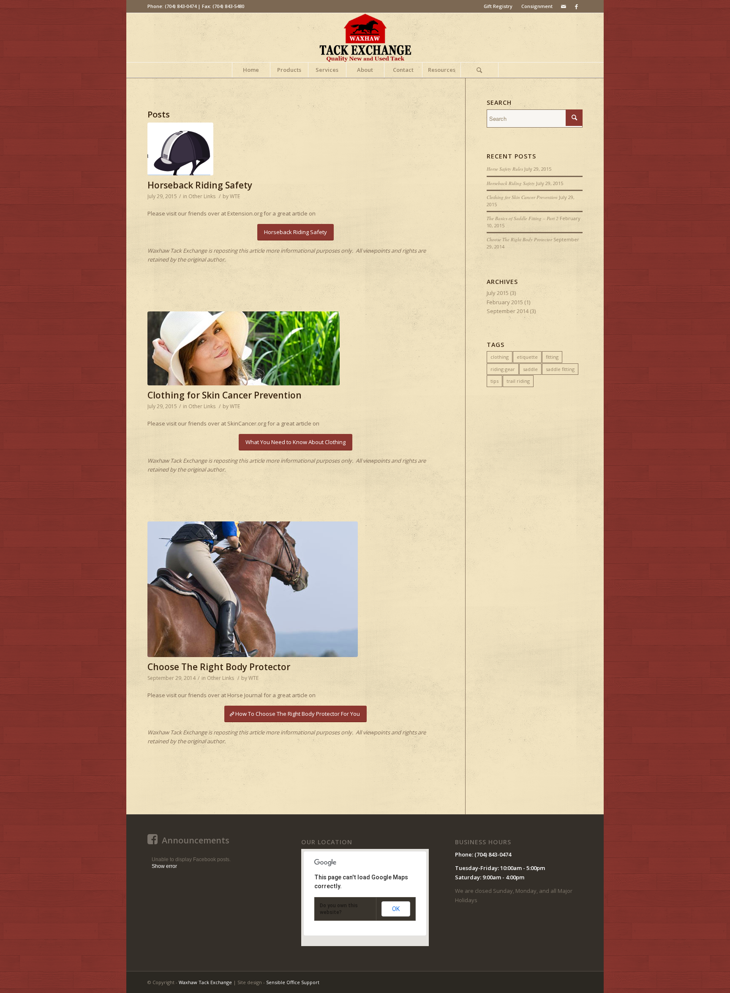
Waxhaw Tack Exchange (205, 982)
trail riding (518, 381)
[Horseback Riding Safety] (295, 149)
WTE (235, 196)
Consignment (537, 6)
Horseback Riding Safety (199, 185)
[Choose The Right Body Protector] (295, 589)
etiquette (527, 357)
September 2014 (507, 311)
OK (396, 909)
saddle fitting (560, 369)
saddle (530, 369)
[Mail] (563, 6)
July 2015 (498, 293)
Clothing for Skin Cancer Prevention (224, 395)
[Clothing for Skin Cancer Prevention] (295, 348)
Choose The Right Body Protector (218, 667)
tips (494, 381)
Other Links (201, 196)
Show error (164, 866)
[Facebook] (576, 6)
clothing (499, 357)
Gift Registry (498, 6)
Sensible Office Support (292, 982)
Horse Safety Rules (505, 169)
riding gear (502, 369)
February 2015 (505, 302)
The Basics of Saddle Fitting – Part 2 (522, 218)
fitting (552, 357)
